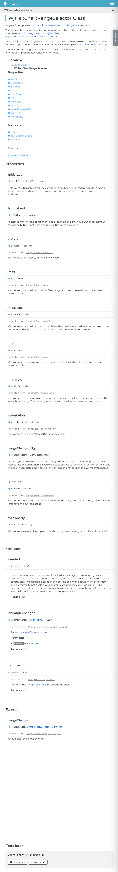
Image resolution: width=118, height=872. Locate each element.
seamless (16, 113)
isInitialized (17, 83)
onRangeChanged (21, 135)
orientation (17, 105)
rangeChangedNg (21, 109)
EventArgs (38, 620)
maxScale (16, 94)
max (13, 90)
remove (15, 139)
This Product (36, 862)
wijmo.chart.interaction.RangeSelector (62, 25)
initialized (16, 79)
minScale (16, 101)
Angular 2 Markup (96, 44)
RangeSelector (19, 65)
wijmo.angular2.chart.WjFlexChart (40, 33)
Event (30, 727)
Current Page (19, 862)
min (13, 98)
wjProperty (17, 116)
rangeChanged (19, 155)
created (15, 132)
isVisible (15, 86)
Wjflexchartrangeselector (18, 10)
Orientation (32, 422)
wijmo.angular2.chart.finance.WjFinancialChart (32, 36)
